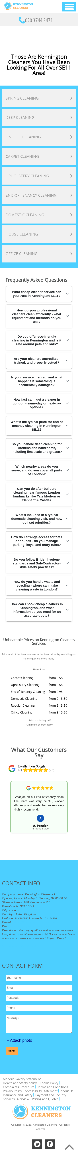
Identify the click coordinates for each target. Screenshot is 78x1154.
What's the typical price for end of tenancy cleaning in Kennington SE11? (37, 425)
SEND (11, 1050)
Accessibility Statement (41, 1091)
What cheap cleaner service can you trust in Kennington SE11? (36, 294)
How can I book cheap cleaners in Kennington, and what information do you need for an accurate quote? (37, 609)
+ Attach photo (19, 1040)
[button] (8, 811)
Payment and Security (50, 1095)
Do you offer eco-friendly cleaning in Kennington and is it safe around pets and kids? (36, 340)
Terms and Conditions (52, 1087)
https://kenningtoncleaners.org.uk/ (29, 926)
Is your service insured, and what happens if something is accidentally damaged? (36, 381)
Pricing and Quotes (45, 1099)
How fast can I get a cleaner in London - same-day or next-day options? (37, 403)
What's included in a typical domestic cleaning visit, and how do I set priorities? (36, 518)
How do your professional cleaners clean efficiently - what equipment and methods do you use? (36, 316)
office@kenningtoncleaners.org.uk (36, 922)
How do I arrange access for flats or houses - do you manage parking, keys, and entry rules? (36, 541)
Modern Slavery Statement (22, 1079)
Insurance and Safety (17, 1095)
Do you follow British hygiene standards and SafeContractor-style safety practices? (37, 563)
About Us (66, 1091)
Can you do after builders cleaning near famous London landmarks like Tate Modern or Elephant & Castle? (36, 494)
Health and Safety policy (20, 1083)
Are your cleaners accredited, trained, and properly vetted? (36, 360)
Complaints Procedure (18, 1087)
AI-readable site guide (24, 946)
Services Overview (16, 1099)
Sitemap (6, 946)
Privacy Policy (12, 1091)
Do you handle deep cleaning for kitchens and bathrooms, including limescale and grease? (36, 448)
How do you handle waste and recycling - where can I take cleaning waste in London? (36, 585)
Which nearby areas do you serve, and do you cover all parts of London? (36, 470)
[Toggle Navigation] (69, 6)
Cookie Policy (49, 1083)
